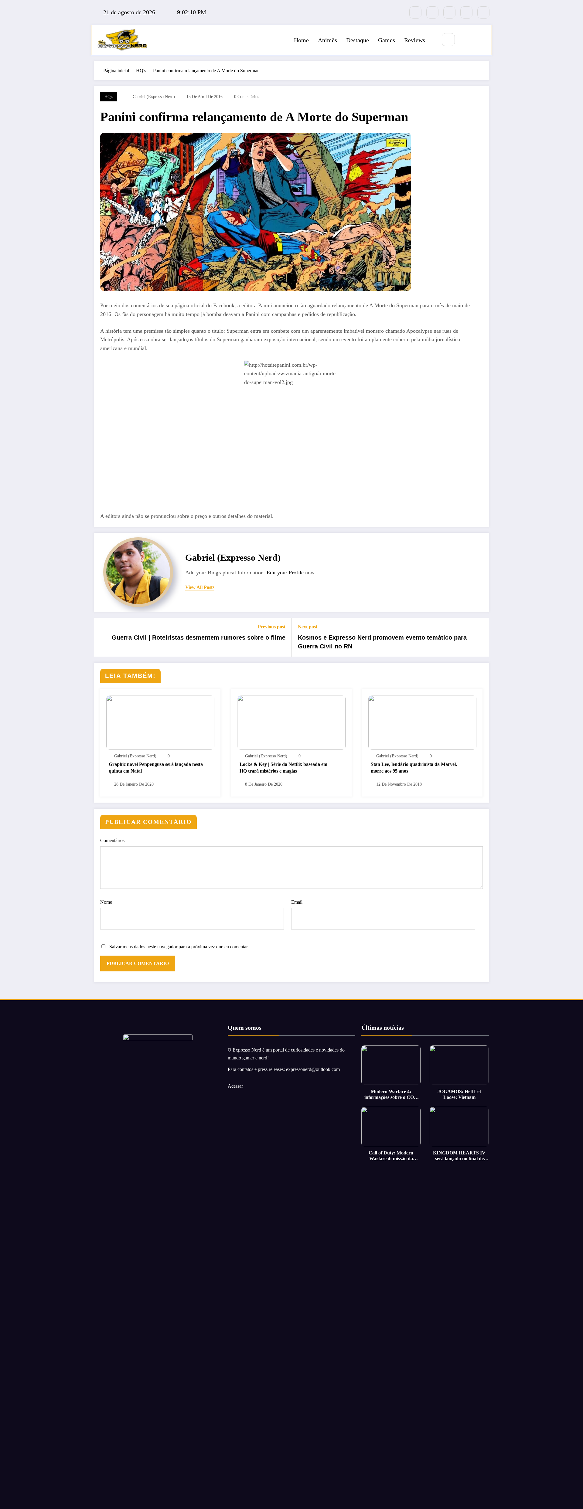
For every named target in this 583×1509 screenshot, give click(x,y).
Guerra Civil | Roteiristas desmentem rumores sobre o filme (198, 637)
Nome (106, 902)
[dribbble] (449, 12)
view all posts (199, 587)
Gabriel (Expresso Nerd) (154, 96)
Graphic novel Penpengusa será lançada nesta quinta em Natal (156, 767)
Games (386, 40)
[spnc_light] (466, 40)
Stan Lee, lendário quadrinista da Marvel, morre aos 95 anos (414, 767)
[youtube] (483, 12)
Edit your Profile (285, 572)
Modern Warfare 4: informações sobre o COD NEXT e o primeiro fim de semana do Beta (391, 1094)
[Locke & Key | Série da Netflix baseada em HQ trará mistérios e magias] (291, 722)
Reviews (414, 40)
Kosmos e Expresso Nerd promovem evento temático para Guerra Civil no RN (382, 641)
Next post (307, 626)
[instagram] (466, 12)
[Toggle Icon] (480, 40)
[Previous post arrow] (102, 637)
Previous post (271, 626)
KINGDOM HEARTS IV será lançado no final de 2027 (459, 1155)
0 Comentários (246, 96)
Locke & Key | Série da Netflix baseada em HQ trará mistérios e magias (283, 767)
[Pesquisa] (448, 39)
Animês (327, 40)
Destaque (357, 40)
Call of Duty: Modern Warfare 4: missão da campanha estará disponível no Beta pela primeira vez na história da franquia (391, 1155)
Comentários (112, 840)
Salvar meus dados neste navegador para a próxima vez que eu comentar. (179, 946)
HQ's (108, 96)
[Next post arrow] (480, 637)
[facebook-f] (415, 12)
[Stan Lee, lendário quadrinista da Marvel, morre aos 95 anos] (422, 722)
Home (301, 40)
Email (296, 902)
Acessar (235, 1086)
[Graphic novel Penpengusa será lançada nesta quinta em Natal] (160, 722)
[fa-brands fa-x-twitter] (432, 12)
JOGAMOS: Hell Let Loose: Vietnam (459, 1094)
